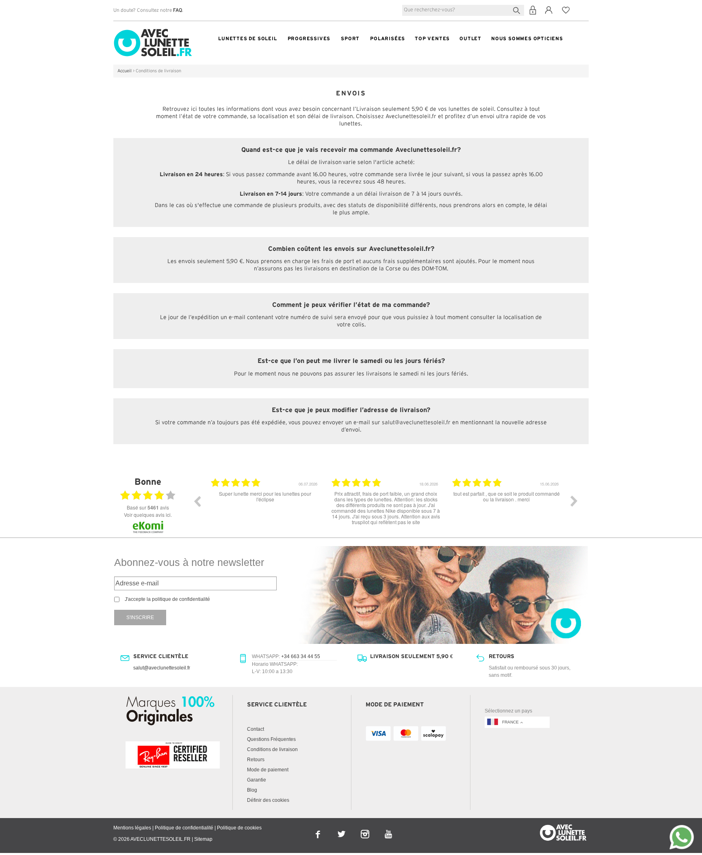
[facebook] (318, 828)
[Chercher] (518, 9)
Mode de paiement (267, 770)
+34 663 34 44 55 (300, 656)
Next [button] (574, 501)
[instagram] (365, 828)
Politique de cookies (239, 828)
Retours (255, 759)
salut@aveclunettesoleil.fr (416, 422)
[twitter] (342, 828)
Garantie (256, 780)
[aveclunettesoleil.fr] (153, 30)
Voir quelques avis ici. (148, 514)
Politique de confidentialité (184, 828)
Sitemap (203, 839)
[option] (306, 507)
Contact (255, 729)
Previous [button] (197, 501)
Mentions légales (132, 828)
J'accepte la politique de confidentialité (167, 599)
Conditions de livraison (272, 749)
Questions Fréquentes (271, 739)
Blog (252, 790)
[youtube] (388, 828)
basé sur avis (148, 507)
